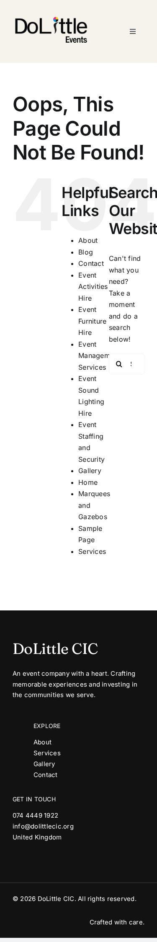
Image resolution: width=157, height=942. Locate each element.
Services (92, 551)
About (88, 240)
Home (88, 482)
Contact (91, 263)
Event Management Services (99, 355)
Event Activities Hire (93, 286)
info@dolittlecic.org (43, 826)
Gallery (89, 470)
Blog (85, 252)
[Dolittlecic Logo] (50, 9)
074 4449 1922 (35, 815)
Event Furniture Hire (92, 321)
